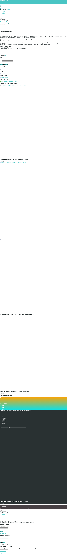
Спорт (3, 12)
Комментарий (3, 55)
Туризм (3, 26)
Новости (3, 419)
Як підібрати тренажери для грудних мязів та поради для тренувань (13, 236)
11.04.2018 (2, 33)
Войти (10, 544)
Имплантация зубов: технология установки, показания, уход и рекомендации (15, 391)
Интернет (3, 14)
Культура (3, 13)
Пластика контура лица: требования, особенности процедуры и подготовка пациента (17, 314)
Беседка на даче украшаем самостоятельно (8, 83)
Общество (4, 34)
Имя (1, 57)
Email (1, 59)
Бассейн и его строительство (6, 71)
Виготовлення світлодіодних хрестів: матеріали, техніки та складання (14, 159)
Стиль (3, 422)
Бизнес (3, 11)
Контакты (4, 3)
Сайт (1, 60)
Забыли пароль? (3, 533)
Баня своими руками (4, 79)
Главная (3, 2)
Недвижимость (5, 15)
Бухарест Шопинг (3, 75)
